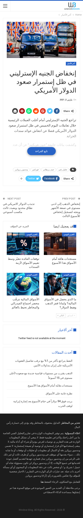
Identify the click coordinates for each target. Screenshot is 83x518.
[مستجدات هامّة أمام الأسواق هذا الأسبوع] (60, 244)
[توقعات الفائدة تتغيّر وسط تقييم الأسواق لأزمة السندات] (23, 244)
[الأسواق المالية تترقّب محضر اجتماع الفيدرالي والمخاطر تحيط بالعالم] (23, 284)
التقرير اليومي (69, 234)
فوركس (35, 170)
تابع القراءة (41, 151)
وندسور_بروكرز (21, 170)
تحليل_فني (62, 170)
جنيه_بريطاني (48, 170)
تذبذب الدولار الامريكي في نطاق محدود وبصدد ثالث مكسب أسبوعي (19, 208)
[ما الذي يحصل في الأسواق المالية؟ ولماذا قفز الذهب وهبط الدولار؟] (60, 284)
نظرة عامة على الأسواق (59, 393)
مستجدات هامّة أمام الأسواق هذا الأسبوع (50, 385)
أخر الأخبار (71, 64)
